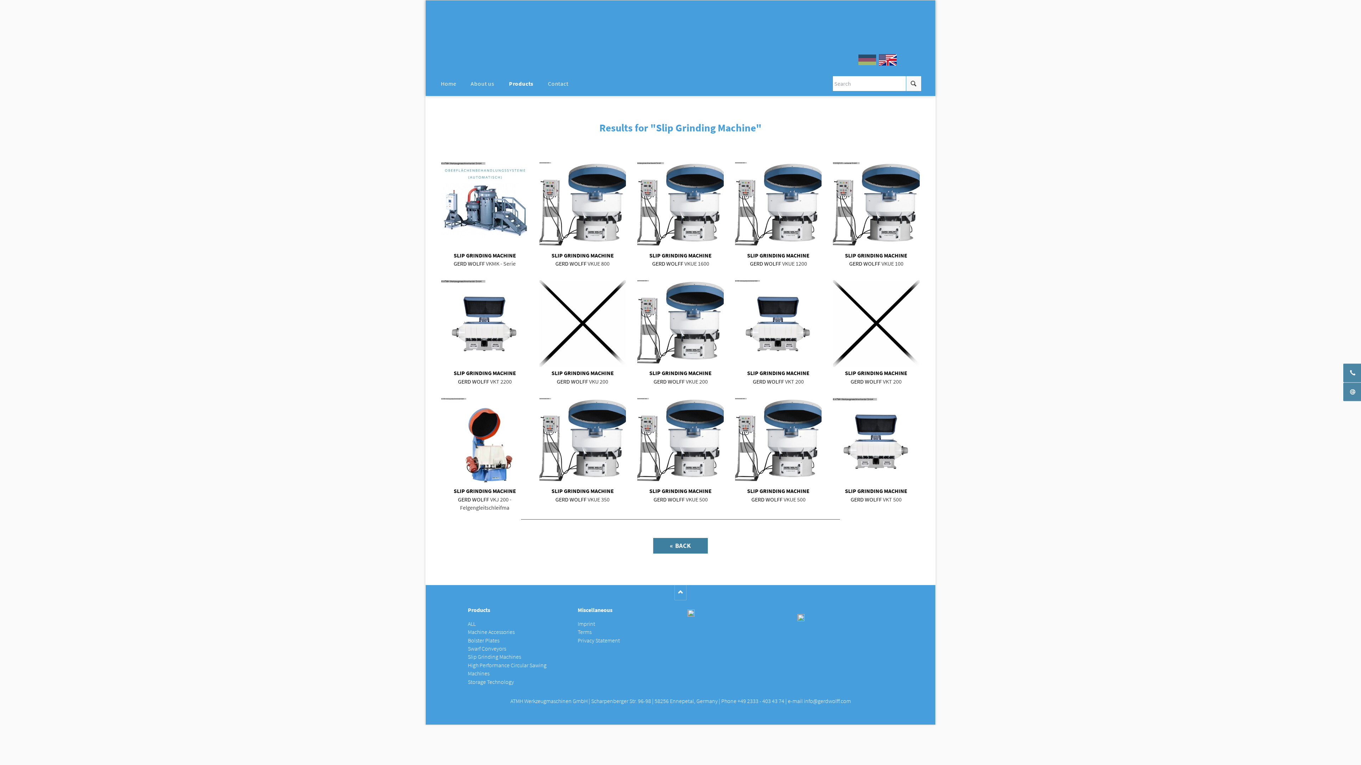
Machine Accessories (491, 632)
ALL (472, 623)
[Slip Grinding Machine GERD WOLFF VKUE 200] (680, 323)
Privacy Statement (599, 640)
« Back (680, 546)
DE (867, 60)
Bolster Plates (483, 640)
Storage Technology (491, 682)
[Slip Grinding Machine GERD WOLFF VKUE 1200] (778, 205)
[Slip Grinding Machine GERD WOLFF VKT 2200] (484, 323)
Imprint (586, 623)
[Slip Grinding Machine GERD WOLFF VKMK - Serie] (484, 205)
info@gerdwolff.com (827, 701)
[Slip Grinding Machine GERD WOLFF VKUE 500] (680, 441)
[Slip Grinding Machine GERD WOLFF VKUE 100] (876, 205)
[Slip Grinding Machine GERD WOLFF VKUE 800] (582, 205)
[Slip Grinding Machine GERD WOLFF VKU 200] (582, 323)
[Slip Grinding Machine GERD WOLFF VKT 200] (778, 323)
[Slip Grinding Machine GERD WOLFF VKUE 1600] (680, 205)
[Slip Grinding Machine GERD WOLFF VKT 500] (876, 441)
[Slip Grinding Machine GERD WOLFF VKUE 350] (582, 441)
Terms (585, 632)
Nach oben (680, 592)
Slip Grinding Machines (494, 656)
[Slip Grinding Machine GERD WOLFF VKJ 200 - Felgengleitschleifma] (484, 441)
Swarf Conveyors (487, 648)
